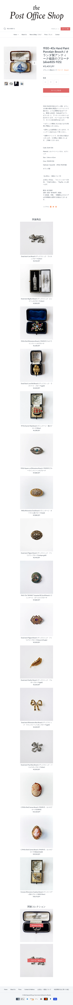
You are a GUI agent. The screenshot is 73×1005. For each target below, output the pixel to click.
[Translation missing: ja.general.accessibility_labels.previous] (6, 63)
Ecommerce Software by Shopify (43, 995)
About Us (24, 34)
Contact (57, 34)
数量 (44, 78)
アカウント (54, 28)
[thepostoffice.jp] (36, 13)
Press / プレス (48, 34)
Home (16, 34)
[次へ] (34, 63)
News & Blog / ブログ (35, 34)
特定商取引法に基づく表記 (61, 989)
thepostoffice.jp (30, 995)
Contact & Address (29, 989)
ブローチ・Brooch (63, 70)
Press (19, 989)
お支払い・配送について (44, 989)
